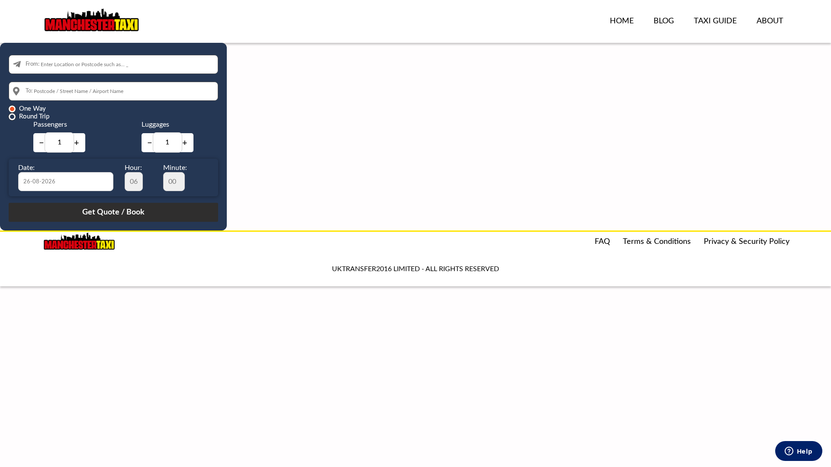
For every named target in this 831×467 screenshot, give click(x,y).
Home (622, 21)
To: (29, 91)
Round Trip (34, 116)
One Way (32, 109)
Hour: (133, 167)
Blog (664, 21)
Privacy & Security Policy (746, 242)
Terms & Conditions (657, 242)
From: (32, 64)
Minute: (175, 167)
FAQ (602, 242)
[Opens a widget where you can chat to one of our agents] (798, 452)
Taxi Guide (715, 21)
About (770, 21)
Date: (26, 167)
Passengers (50, 124)
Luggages (155, 124)
